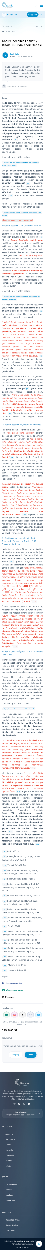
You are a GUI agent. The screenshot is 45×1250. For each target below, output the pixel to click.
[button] (36, 6)
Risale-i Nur (10, 1200)
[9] (12, 457)
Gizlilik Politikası (22, 1247)
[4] (41, 237)
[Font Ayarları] (39, 1244)
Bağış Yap (32, 14)
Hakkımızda (10, 1139)
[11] (11, 561)
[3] (11, 195)
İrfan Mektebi (11, 1230)
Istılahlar (9, 1161)
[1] (15, 139)
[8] (10, 413)
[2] (28, 183)
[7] (27, 389)
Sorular (8, 1144)
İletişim (8, 1166)
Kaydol (31, 1055)
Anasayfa (9, 1134)
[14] (5, 948)
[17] (5, 970)
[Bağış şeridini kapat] (42, 15)
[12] (5, 931)
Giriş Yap (16, 1055)
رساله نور (9, 1195)
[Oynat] (5, 55)
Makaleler (9, 1150)
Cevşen (9, 1190)
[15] (18, 791)
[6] (41, 356)
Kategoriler (10, 1155)
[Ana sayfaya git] (7, 5)
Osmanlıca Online (13, 1220)
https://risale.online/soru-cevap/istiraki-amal (19, 709)
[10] (24, 514)
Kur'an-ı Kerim (11, 1184)
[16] (5, 965)
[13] (5, 940)
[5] (5, 879)
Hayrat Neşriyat (12, 1225)
